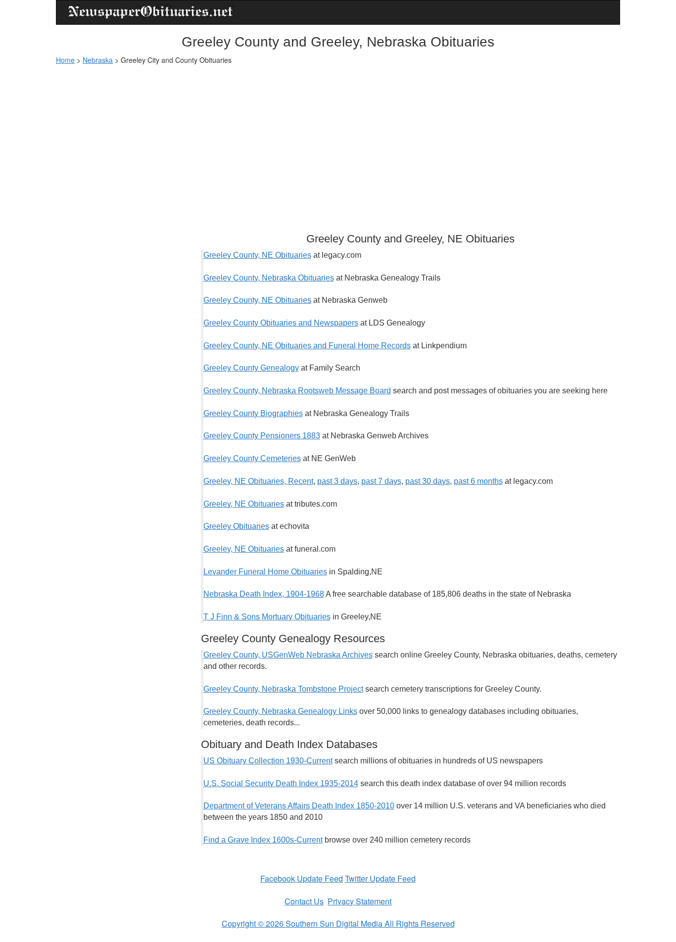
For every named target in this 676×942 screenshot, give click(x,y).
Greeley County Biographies (253, 413)
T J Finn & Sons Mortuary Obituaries (267, 616)
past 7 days (381, 481)
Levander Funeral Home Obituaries (265, 571)
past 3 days (337, 481)
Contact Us (304, 901)
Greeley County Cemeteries (252, 458)
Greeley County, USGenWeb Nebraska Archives (288, 655)
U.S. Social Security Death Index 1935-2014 (280, 783)
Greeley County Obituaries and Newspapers (280, 323)
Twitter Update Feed (380, 878)
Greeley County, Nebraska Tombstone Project (283, 689)
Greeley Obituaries (236, 526)
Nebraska (98, 60)
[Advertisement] (338, 144)
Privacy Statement (359, 901)
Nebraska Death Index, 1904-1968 (263, 594)
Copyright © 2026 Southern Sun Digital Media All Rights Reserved (338, 923)
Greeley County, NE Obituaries (257, 255)
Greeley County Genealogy (251, 368)
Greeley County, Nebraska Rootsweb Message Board (297, 390)
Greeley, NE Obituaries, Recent (258, 481)
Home (65, 60)
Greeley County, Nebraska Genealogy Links (280, 711)
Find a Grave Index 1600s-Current (263, 840)
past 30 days (427, 481)
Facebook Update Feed (301, 878)
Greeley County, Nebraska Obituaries (268, 278)
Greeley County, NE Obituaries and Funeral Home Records (307, 345)
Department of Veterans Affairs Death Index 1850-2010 (298, 805)
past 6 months (478, 481)
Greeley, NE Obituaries (243, 504)
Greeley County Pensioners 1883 (261, 435)
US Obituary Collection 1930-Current (268, 760)
